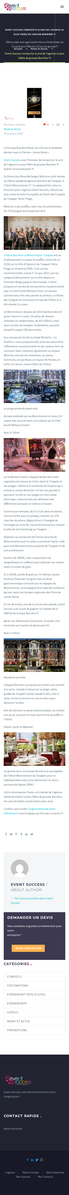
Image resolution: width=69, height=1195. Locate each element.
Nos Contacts (45, 1177)
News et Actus (12, 129)
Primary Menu (62, 6)
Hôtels (12, 1012)
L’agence (10, 1172)
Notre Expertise (55, 1172)
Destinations (17, 985)
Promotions (17, 1030)
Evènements (17, 1003)
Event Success (12, 160)
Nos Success (23, 1177)
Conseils (14, 976)
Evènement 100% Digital (26, 994)
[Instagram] (41, 1159)
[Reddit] (31, 834)
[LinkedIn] (26, 834)
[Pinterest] (16, 834)
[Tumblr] (21, 834)
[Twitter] (11, 834)
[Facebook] (6, 834)
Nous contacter (28, 948)
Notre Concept (30, 1172)
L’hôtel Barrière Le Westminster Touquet (28, 255)
